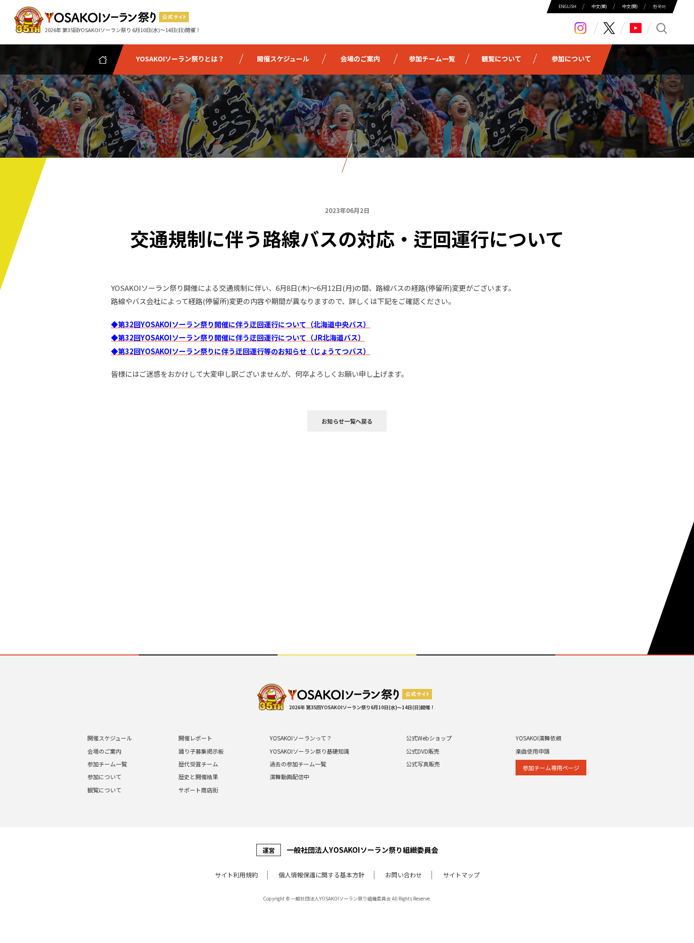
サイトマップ (461, 875)
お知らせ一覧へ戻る (347, 421)
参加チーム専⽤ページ (551, 768)
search (662, 28)
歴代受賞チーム (198, 764)
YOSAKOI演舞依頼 (538, 738)
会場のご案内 (104, 751)
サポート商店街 (198, 790)
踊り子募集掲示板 (201, 751)
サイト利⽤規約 (236, 875)
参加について (104, 777)
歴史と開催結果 (198, 777)
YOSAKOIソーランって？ (301, 738)
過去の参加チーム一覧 (298, 764)
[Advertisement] (347, 513)
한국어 (659, 6)
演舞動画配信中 (289, 777)
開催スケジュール (109, 738)
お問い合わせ (403, 875)
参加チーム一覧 (107, 764)
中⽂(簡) (630, 6)
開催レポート (195, 738)
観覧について (104, 790)
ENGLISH (567, 6)
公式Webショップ (429, 738)
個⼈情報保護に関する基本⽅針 (321, 875)
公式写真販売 (423, 764)
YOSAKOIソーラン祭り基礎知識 (309, 751)
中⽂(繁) (599, 6)
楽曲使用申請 (533, 751)
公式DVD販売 (423, 751)
